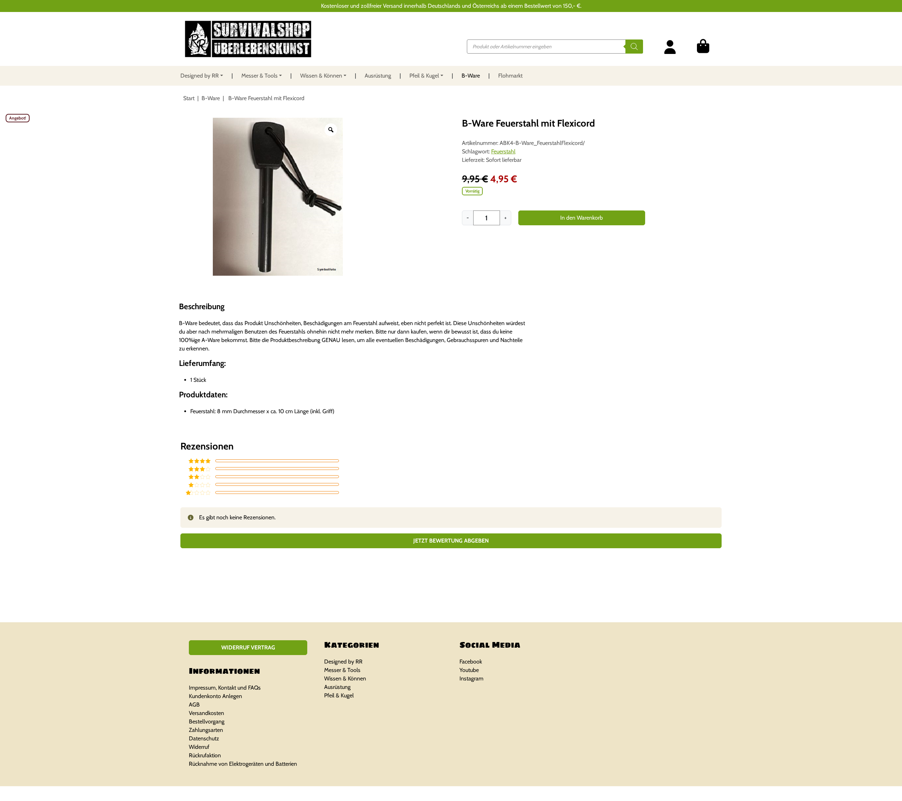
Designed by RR (199, 75)
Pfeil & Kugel (424, 75)
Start (188, 98)
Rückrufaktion (205, 755)
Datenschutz (204, 738)
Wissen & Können (321, 75)
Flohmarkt (510, 75)
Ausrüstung (378, 75)
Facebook (470, 661)
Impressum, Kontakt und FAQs (225, 687)
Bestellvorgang (206, 721)
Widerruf (199, 747)
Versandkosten (206, 713)
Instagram (471, 678)
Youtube (469, 670)
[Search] (634, 46)
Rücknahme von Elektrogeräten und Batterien (243, 763)
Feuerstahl (503, 151)
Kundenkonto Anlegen (215, 696)
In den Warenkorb (581, 217)
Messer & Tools (259, 75)
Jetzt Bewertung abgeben (451, 540)
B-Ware (471, 75)
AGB (194, 704)
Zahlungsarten (206, 730)
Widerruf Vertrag (248, 647)
